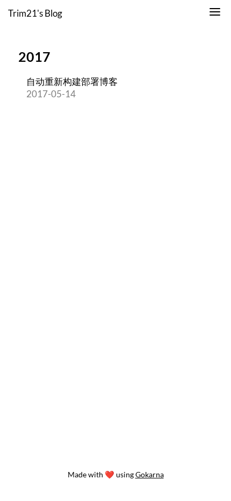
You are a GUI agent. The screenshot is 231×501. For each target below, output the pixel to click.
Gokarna (149, 474)
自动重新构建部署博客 (72, 81)
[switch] (215, 13)
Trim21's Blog (35, 13)
